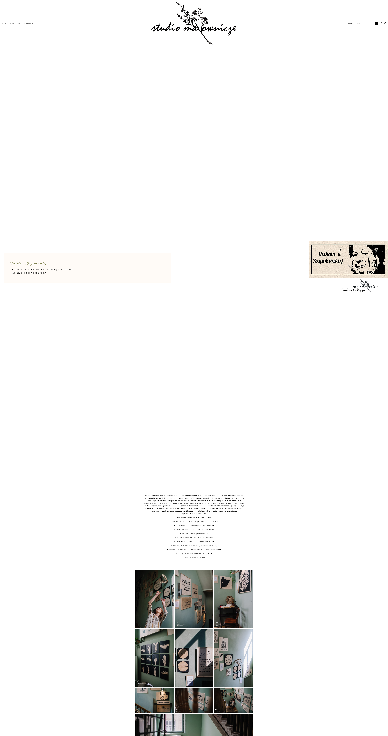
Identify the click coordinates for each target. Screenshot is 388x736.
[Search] (376, 23)
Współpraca (28, 23)
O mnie (11, 23)
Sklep (19, 23)
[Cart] (381, 23)
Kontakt (350, 23)
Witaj (4, 23)
